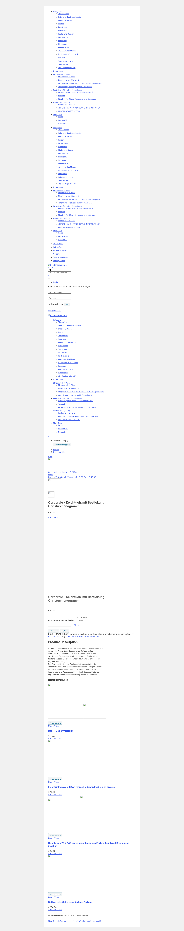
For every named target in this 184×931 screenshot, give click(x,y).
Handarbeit (84, 636)
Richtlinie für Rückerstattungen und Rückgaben (77, 99)
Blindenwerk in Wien (61, 74)
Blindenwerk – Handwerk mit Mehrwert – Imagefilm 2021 (81, 83)
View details (54, 590)
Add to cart (53, 517)
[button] (48, 436)
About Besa (58, 244)
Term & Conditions (60, 257)
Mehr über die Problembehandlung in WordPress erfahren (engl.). (74, 921)
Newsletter (62, 123)
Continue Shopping (62, 445)
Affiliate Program (60, 250)
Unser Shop (58, 71)
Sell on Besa (58, 247)
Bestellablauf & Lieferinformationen (67, 90)
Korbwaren (62, 57)
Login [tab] (55, 282)
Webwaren (62, 30)
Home (56, 449)
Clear (76, 625)
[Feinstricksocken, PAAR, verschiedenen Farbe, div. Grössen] (65, 774)
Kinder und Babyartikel (67, 34)
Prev (50, 456)
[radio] (83, 617)
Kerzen (61, 24)
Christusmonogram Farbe (61, 620)
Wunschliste (63, 120)
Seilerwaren (63, 64)
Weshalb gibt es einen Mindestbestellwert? (75, 92)
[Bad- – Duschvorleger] (77, 718)
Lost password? (54, 310)
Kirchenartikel (63, 47)
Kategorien (57, 11)
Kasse (60, 117)
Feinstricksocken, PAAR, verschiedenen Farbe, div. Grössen (82, 787)
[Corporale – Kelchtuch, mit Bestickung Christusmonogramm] (49, 604)
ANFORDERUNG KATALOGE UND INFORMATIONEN (79, 108)
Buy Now (64, 631)
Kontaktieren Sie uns (61, 102)
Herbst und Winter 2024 (68, 54)
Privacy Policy (59, 261)
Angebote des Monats (67, 51)
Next (50, 474)
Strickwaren (63, 44)
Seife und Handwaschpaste (69, 17)
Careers (56, 254)
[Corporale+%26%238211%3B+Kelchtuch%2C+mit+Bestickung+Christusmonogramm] (50, 604)
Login (67, 304)
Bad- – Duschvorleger (60, 730)
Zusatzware (63, 27)
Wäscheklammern (65, 61)
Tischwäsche (63, 14)
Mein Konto (57, 114)
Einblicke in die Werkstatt (68, 80)
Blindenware (73, 636)
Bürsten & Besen (65, 20)
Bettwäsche (63, 37)
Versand (61, 95)
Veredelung (62, 41)
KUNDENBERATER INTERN (69, 111)
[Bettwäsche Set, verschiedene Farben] (65, 889)
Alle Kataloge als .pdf (66, 68)
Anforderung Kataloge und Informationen (75, 87)
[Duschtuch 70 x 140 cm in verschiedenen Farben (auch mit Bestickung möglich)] (81, 830)
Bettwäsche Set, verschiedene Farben (70, 902)
